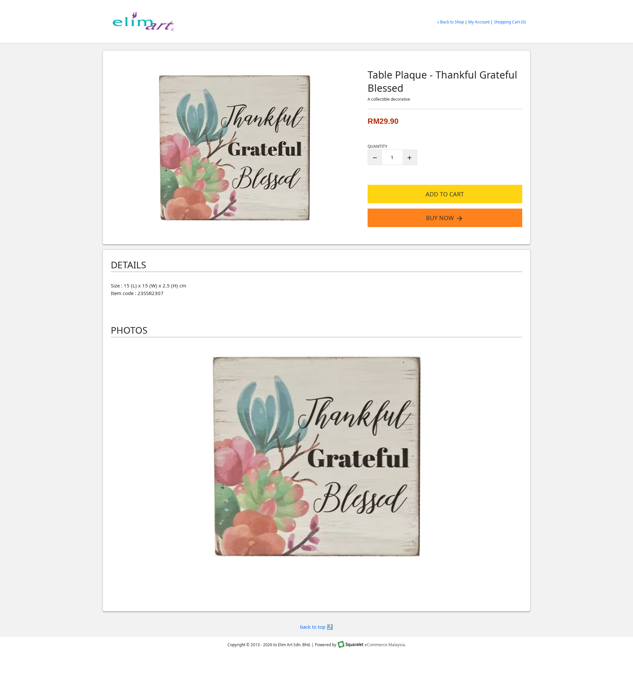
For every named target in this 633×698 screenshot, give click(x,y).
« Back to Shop (450, 22)
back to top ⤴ (316, 626)
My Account (479, 22)
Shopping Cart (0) (510, 22)
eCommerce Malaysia (385, 645)
